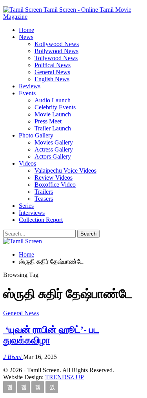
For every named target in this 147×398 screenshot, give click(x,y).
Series (26, 205)
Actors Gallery (52, 156)
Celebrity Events (55, 107)
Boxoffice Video (55, 184)
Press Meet (48, 121)
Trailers (43, 191)
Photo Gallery (36, 135)
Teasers (43, 198)
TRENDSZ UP (64, 377)
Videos (27, 163)
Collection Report (41, 219)
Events (27, 93)
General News (52, 72)
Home (26, 30)
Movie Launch (52, 114)
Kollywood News (56, 44)
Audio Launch (52, 100)
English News (51, 79)
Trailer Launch (52, 128)
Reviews (29, 86)
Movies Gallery (53, 142)
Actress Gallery (53, 149)
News (26, 37)
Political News (52, 65)
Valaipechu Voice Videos (65, 170)
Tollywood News (56, 58)
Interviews (32, 212)
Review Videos (53, 177)
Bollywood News (56, 51)
